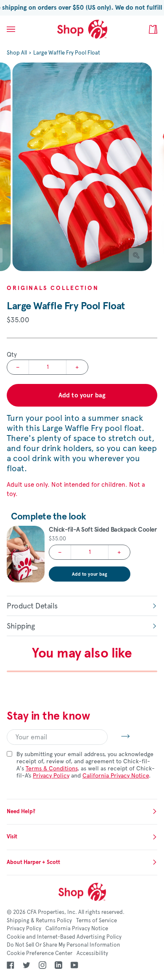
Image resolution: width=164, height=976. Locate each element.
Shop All (17, 53)
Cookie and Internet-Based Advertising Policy (64, 937)
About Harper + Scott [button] (33, 862)
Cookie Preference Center (39, 953)
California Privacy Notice (115, 775)
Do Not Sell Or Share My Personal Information (63, 945)
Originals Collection (53, 288)
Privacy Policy (51, 775)
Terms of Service (96, 920)
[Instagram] (42, 965)
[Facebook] (10, 965)
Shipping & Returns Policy (39, 920)
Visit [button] (12, 836)
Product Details (32, 606)
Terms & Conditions (51, 768)
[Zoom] (136, 255)
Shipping (20, 626)
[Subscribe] (119, 736)
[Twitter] (26, 965)
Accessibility (92, 953)
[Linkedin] (58, 965)
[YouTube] (74, 965)
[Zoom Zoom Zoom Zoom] (82, 167)
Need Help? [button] (21, 811)
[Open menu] (19, 29)
